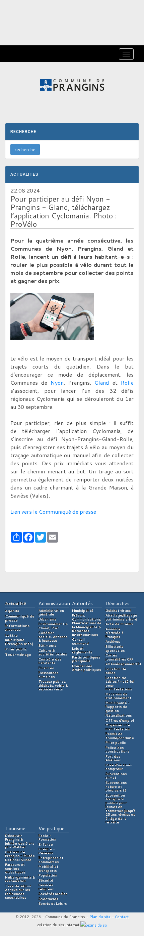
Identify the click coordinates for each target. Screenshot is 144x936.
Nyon (57, 382)
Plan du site (100, 917)
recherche (25, 149)
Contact (122, 917)
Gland (101, 382)
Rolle (127, 382)
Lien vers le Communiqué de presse (53, 511)
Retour (31, 559)
